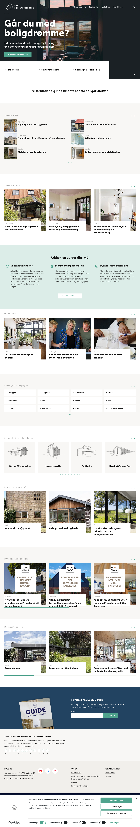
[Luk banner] (136, 798)
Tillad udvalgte (116, 807)
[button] (134, 115)
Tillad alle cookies (116, 800)
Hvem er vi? (75, 773)
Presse (74, 782)
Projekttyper (118, 7)
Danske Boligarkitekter (19, 6)
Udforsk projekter (79, 7)
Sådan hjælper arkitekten (87, 70)
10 (47, 753)
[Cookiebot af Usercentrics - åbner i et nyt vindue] (14, 822)
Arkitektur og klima (50, 70)
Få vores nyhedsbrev (79, 786)
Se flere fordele (70, 296)
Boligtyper (106, 7)
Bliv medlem (110, 773)
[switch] (62, 822)
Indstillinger (114, 823)
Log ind (108, 776)
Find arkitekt (94, 7)
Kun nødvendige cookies (116, 813)
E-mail (73, 712)
